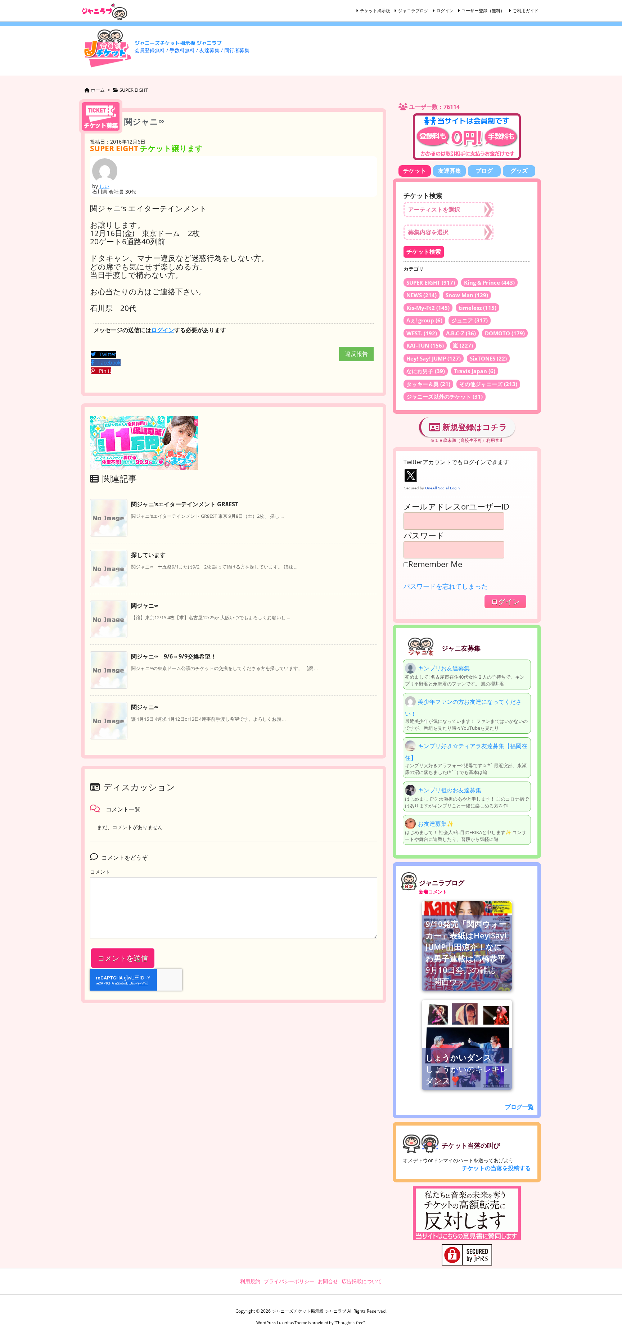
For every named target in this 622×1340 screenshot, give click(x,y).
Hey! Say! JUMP (433, 358)
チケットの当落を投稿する (496, 1168)
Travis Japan (474, 371)
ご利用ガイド (525, 11)
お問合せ (328, 1281)
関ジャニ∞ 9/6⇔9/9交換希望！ (173, 656)
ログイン (445, 11)
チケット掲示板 (375, 11)
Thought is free (349, 1322)
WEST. (421, 333)
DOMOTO (505, 333)
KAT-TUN (425, 345)
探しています (148, 555)
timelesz (477, 307)
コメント (100, 871)
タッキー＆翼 (428, 384)
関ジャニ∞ (144, 606)
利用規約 (250, 1281)
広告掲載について (362, 1281)
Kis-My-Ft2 (428, 307)
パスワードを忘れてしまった (446, 586)
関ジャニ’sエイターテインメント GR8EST (184, 504)
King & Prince (489, 282)
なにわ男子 (425, 371)
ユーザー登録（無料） (483, 11)
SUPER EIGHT (430, 282)
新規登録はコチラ (473, 426)
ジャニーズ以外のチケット (444, 396)
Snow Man (467, 295)
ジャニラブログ (413, 11)
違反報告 (356, 354)
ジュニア (469, 320)
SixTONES (488, 358)
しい (104, 186)
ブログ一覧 (519, 1107)
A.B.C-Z (461, 333)
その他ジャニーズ (488, 384)
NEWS (421, 295)
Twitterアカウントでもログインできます (456, 462)
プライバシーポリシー (289, 1281)
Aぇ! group (424, 320)
